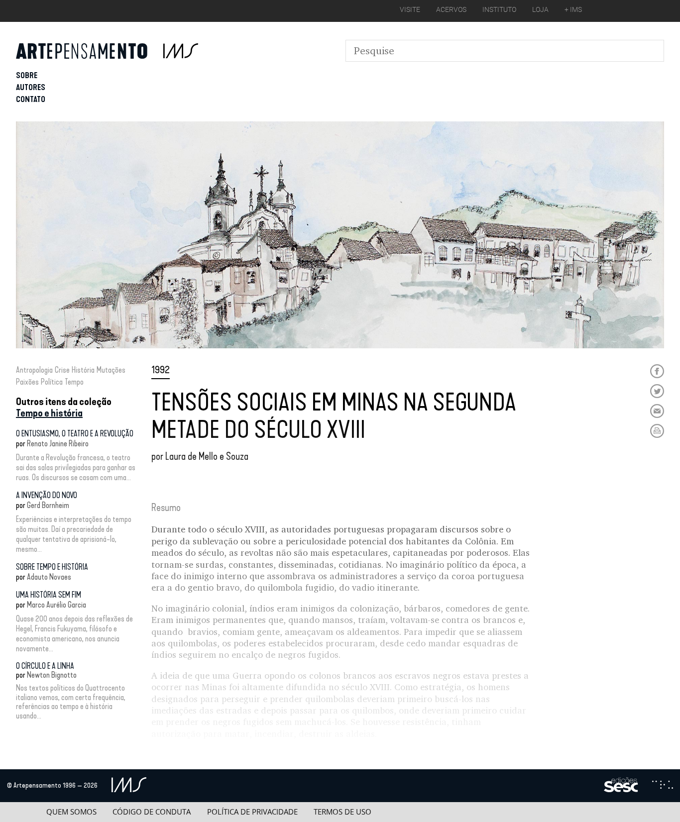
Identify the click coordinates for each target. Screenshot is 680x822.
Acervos (451, 9)
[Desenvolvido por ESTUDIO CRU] (662, 785)
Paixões (27, 382)
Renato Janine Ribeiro (58, 443)
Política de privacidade (252, 812)
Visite (410, 9)
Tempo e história (49, 413)
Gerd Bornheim (48, 505)
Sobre (26, 75)
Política (52, 382)
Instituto (499, 9)
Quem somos (71, 812)
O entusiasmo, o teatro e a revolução (74, 433)
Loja (540, 9)
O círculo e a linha (45, 666)
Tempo (74, 382)
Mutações (111, 370)
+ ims (573, 9)
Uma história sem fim (48, 595)
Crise (62, 370)
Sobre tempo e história (52, 567)
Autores (30, 87)
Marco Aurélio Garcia (56, 605)
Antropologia (34, 370)
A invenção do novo (46, 495)
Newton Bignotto (52, 675)
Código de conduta (152, 812)
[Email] (657, 411)
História (83, 370)
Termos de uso (342, 812)
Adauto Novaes (49, 577)
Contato (30, 99)
